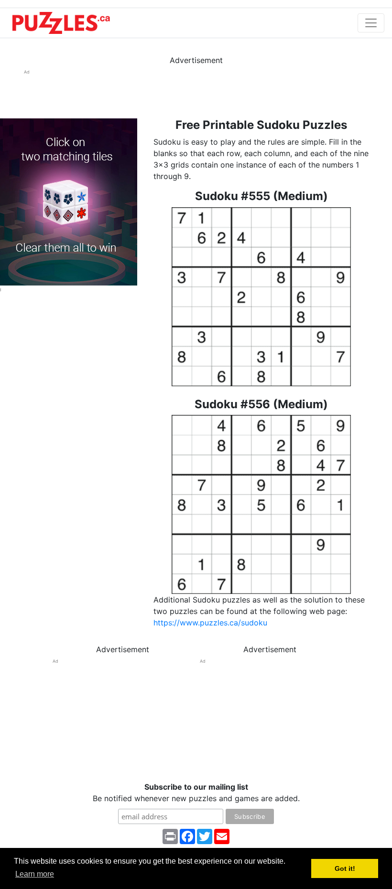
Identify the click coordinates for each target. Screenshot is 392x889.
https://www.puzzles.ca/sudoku (210, 622)
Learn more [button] (34, 874)
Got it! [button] (345, 868)
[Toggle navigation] (371, 22)
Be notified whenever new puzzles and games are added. (196, 792)
